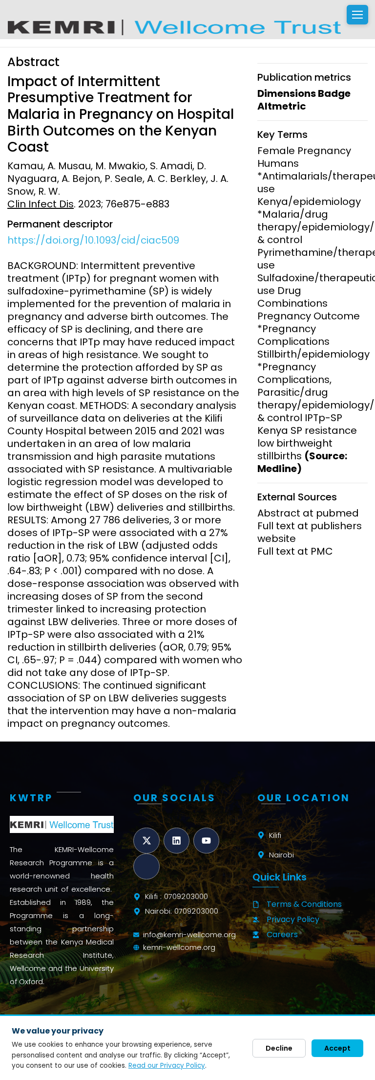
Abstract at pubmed (308, 513)
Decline (279, 1048)
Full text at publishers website (309, 532)
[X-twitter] (146, 841)
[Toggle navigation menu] (357, 14)
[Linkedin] (176, 841)
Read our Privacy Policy (166, 1065)
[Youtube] (206, 841)
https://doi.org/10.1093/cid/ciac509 (93, 240)
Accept (337, 1048)
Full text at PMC (295, 551)
